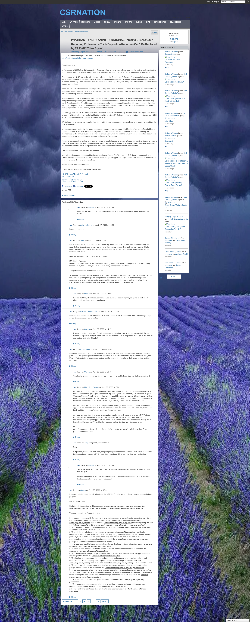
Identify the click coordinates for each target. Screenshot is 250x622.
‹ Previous (67, 601)
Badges (155, 618)
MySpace (68, 186)
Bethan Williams (171, 52)
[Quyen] (65, 45)
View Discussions (136, 52)
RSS (63, 607)
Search (247, 2)
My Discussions (81, 32)
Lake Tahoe (169, 121)
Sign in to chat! (232, 620)
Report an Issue (167, 618)
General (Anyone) (117, 51)
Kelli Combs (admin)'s (179, 219)
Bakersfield (169, 141)
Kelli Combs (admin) (173, 252)
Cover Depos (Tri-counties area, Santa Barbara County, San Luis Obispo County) (176, 163)
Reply (80, 219)
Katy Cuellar (85, 349)
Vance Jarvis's (170, 135)
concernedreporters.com (72, 179)
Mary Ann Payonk (91, 387)
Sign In (216, 2)
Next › (104, 601)
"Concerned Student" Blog (72, 181)
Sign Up (210, 2)
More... (174, 277)
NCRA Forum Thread (75, 174)
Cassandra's (170, 54)
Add (155, 32)
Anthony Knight (181, 254)
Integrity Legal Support (174, 216)
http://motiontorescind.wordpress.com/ (77, 58)
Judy (82, 240)
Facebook (79, 186)
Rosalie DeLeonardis (89, 311)
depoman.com (68, 176)
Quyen (82, 51)
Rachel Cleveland (172, 238)
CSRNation (83, 12)
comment (168, 240)
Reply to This (68, 195)
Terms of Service (183, 618)
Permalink (78, 207)
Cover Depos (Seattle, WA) (174, 82)
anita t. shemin (86, 225)
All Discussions (67, 32)
